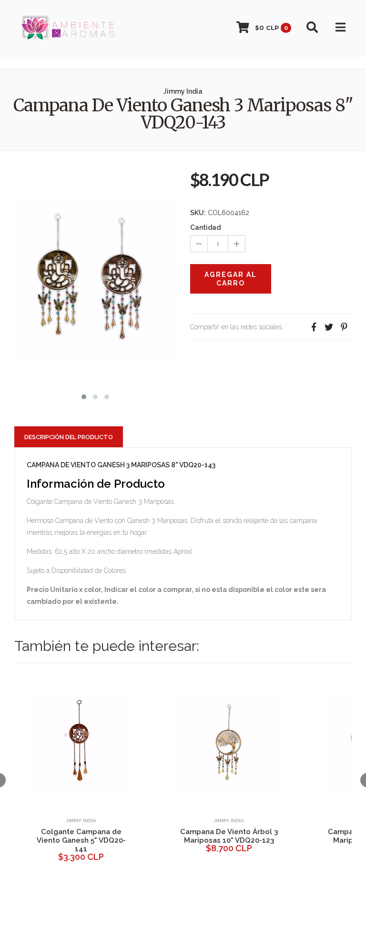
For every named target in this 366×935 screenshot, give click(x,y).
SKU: (198, 212)
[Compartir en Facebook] (313, 327)
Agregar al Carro (230, 279)
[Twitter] (328, 327)
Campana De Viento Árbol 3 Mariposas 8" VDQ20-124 (162, 836)
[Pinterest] (344, 327)
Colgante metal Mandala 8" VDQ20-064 (309, 836)
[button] (84, 395)
